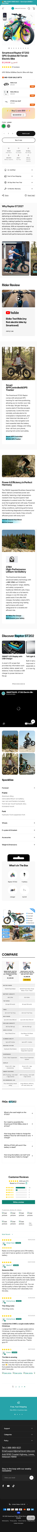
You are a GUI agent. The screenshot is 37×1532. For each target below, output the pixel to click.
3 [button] (19, 1387)
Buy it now (18, 140)
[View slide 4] (22, 1414)
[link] (8, 268)
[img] (6, 1240)
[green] (3, 126)
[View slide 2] (17, 1414)
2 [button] (15, 1387)
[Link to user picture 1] (6, 1376)
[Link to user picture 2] (17, 1376)
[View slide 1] (15, 1414)
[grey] (8, 126)
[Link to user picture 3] (28, 1376)
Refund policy (5, 1520)
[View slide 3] (20, 1414)
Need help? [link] (31, 195)
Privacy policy (13, 1520)
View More (27, 979)
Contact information (18, 1523)
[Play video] (18, 708)
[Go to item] (9, 48)
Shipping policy (31, 1520)
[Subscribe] (31, 1478)
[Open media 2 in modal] (31, 16)
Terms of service (22, 1520)
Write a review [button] (18, 1202)
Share (6, 195)
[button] (7, 67)
